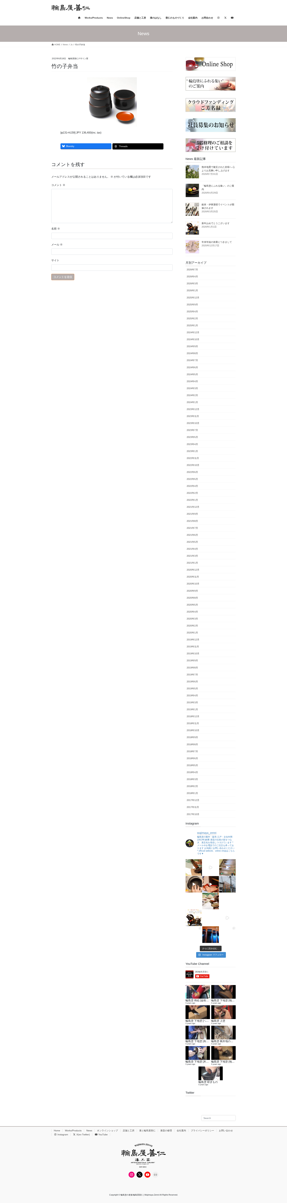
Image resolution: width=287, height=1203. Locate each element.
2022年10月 (193, 465)
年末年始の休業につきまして (217, 242)
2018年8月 (192, 744)
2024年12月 (193, 332)
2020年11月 (193, 576)
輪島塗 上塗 (218, 1020)
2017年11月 (193, 807)
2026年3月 (192, 283)
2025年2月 (192, 318)
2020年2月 (192, 625)
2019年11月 (193, 646)
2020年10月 (193, 583)
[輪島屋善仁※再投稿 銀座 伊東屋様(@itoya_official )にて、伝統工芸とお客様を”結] (227, 901)
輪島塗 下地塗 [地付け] (224, 1000)
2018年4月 (192, 772)
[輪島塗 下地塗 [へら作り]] (198, 1012)
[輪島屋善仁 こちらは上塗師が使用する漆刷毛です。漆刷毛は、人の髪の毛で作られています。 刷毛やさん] (210, 934)
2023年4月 (192, 444)
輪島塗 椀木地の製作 (223, 1041)
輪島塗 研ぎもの (208, 1081)
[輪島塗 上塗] (223, 1012)
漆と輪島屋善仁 (147, 1130)
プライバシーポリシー (202, 1130)
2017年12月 (193, 800)
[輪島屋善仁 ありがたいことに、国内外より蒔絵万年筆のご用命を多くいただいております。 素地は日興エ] (194, 867)
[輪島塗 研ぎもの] (210, 1073)
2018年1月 (192, 793)
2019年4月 (192, 695)
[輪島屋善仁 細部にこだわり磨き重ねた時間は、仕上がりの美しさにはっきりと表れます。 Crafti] (210, 867)
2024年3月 (192, 388)
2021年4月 (192, 549)
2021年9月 (192, 514)
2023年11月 (193, 416)
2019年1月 (192, 709)
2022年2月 (192, 493)
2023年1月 (192, 451)
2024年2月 (192, 395)
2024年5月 (192, 374)
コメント (58, 185)
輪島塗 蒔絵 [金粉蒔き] (199, 1000)
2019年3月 (192, 702)
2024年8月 (192, 353)
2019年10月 (193, 653)
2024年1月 (192, 402)
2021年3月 (192, 555)
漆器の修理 (166, 1130)
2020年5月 (192, 604)
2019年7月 (192, 674)
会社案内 (181, 1130)
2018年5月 (192, 765)
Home (57, 1130)
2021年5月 (192, 542)
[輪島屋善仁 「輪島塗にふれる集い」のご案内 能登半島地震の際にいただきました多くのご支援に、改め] (194, 901)
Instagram (62, 1134)
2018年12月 (193, 716)
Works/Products (73, 1130)
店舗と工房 (128, 1130)
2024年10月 (193, 339)
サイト (55, 260)
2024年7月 (192, 360)
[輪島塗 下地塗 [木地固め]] (198, 1053)
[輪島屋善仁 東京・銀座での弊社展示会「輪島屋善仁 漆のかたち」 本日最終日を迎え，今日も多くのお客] (227, 934)
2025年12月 (193, 297)
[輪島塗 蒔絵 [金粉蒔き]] (198, 992)
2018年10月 (193, 730)
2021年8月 (192, 521)
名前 (55, 228)
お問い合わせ (226, 1130)
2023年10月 (193, 423)
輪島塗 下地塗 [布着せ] (199, 1041)
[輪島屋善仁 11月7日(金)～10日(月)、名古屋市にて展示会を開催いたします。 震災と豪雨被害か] (194, 934)
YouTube (103, 1134)
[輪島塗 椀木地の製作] (223, 1032)
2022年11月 (193, 458)
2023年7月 (192, 430)
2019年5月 (192, 688)
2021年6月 (192, 535)
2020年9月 (192, 590)
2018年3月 (192, 779)
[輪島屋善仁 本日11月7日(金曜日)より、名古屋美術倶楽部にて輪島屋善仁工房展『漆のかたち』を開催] (227, 918)
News (89, 1130)
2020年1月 (192, 632)
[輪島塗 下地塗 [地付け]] (223, 992)
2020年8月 (192, 597)
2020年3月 (192, 618)
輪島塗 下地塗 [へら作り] (200, 1020)
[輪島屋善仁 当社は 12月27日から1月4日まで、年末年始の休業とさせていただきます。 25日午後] (210, 918)
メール (57, 244)
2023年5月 (192, 437)
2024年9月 (192, 346)
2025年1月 (192, 325)
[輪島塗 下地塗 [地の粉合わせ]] (223, 1053)
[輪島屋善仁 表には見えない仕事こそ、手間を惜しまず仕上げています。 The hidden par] (194, 884)
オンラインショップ (107, 1130)
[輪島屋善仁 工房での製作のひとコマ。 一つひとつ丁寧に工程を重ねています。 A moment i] (210, 901)
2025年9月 (192, 304)
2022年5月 (192, 479)
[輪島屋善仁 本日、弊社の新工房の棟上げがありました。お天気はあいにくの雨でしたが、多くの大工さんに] (227, 884)
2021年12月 (193, 507)
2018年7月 (192, 751)
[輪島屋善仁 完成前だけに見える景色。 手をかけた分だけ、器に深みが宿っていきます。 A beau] (210, 884)
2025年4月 (192, 311)
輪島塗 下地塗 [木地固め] (200, 1061)
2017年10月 (193, 814)
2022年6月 (192, 472)
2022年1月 (192, 500)
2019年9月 (192, 660)
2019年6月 (192, 681)
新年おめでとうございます (216, 223)
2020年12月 (193, 569)
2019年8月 (192, 667)
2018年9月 (192, 737)
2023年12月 (193, 409)
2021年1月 (192, 562)
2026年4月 (192, 276)
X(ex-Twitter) (83, 1134)
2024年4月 (192, 381)
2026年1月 (192, 290)
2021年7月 (192, 528)
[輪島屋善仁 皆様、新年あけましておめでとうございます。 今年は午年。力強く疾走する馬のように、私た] (194, 918)
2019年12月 (193, 639)
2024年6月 (192, 367)
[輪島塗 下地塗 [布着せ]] (198, 1032)
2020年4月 (192, 611)
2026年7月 (192, 269)
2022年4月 (192, 486)
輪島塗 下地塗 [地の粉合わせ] (228, 1061)
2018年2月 (192, 786)
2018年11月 (193, 723)
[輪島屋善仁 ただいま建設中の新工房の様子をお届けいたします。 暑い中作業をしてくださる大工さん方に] (227, 867)
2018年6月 (192, 758)
